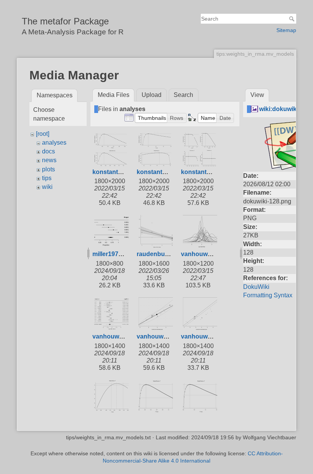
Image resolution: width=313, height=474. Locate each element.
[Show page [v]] (304, 75)
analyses (54, 142)
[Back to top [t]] (304, 90)
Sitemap (286, 30)
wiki (47, 187)
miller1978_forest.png (123, 254)
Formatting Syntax (267, 295)
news (49, 160)
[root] (42, 134)
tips (47, 178)
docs (48, 151)
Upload (151, 95)
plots (48, 169)
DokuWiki (256, 287)
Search (292, 18)
